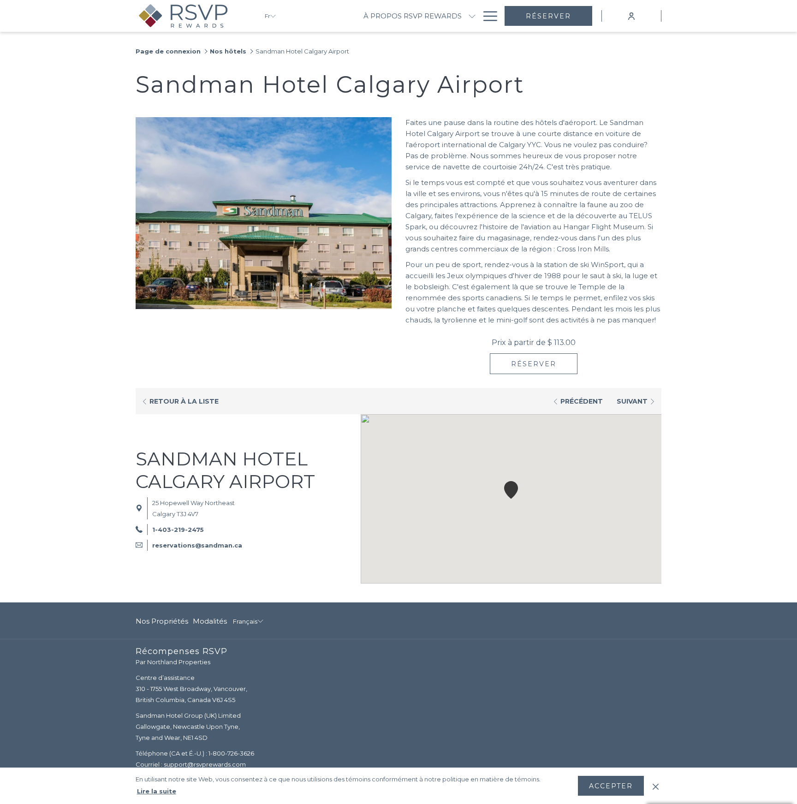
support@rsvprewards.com (205, 764)
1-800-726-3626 (231, 753)
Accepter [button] (611, 786)
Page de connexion (168, 51)
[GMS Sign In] (631, 15)
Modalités (210, 621)
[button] (511, 490)
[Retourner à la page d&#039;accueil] (193, 16)
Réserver (548, 16)
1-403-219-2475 (178, 529)
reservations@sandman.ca (197, 545)
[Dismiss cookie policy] (655, 786)
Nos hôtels (228, 51)
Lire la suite (156, 791)
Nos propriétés (162, 621)
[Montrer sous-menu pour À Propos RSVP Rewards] (472, 16)
